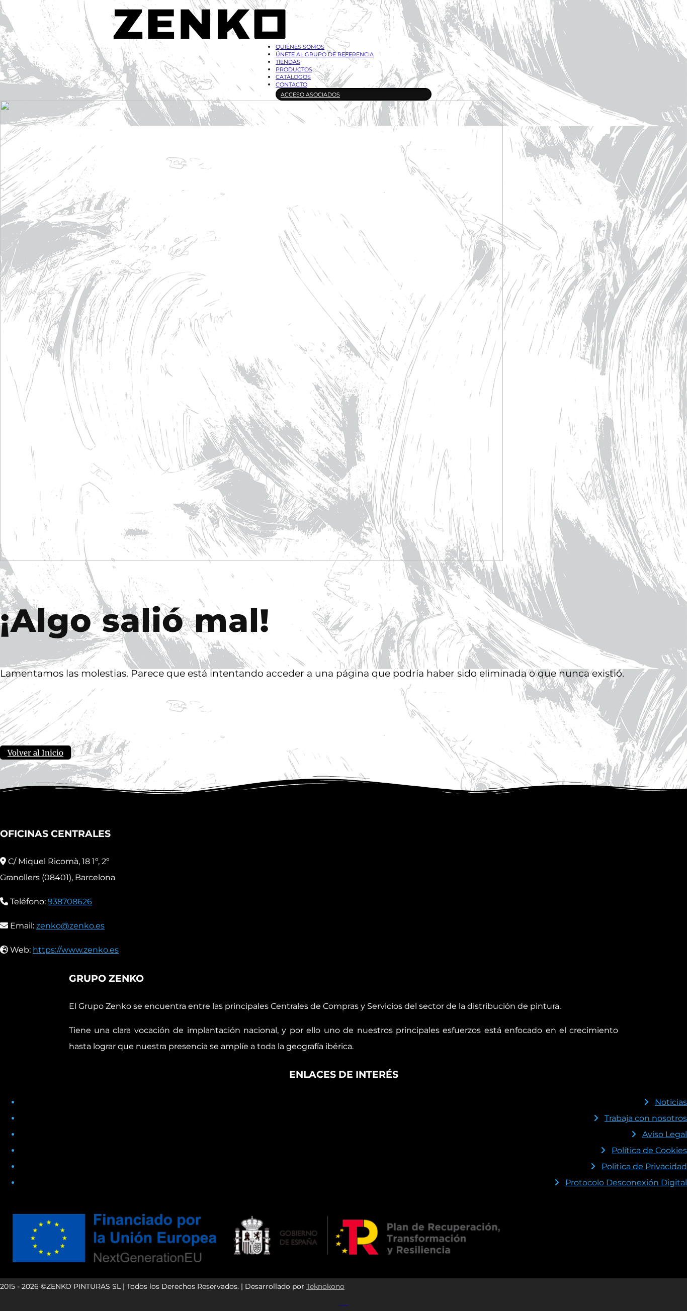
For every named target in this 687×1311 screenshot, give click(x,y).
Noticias (671, 1102)
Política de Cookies (649, 1150)
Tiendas (288, 61)
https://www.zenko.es (76, 950)
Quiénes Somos (300, 46)
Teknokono (325, 1286)
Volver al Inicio (35, 753)
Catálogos (293, 76)
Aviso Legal (664, 1134)
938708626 (70, 901)
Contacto (291, 84)
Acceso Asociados (310, 94)
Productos (294, 69)
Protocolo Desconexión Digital (626, 1182)
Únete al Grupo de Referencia (325, 54)
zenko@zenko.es (70, 925)
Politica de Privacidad (644, 1166)
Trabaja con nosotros (646, 1118)
